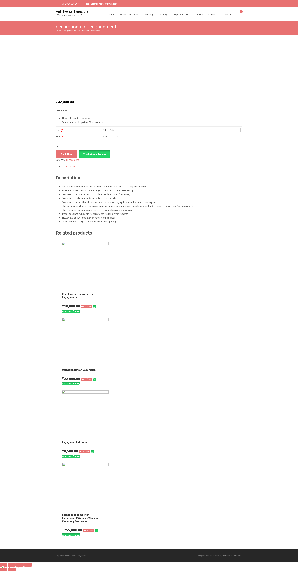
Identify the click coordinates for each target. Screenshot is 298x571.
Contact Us (214, 14)
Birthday (163, 14)
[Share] (12, 565)
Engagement (68, 30)
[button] (95, 154)
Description (70, 166)
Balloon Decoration (129, 14)
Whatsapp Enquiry (96, 154)
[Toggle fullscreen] (20, 565)
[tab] (152, 166)
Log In (228, 14)
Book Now (66, 154)
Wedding (149, 14)
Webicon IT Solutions (231, 555)
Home (111, 14)
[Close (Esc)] (3, 565)
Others (199, 14)
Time (58, 136)
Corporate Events (181, 14)
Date (58, 129)
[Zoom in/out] (28, 565)
